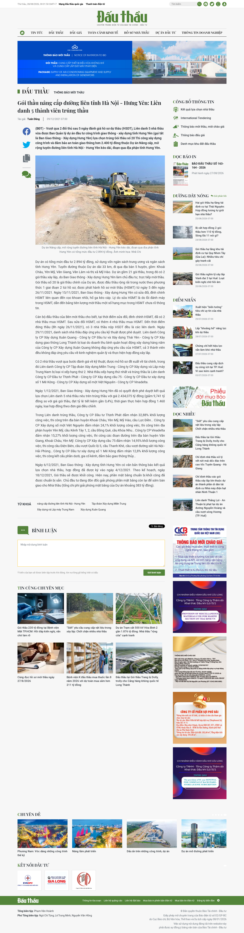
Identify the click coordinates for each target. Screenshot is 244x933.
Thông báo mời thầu (69, 92)
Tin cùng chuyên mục (41, 588)
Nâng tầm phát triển (84, 851)
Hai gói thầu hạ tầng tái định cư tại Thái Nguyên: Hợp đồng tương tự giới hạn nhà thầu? (210, 208)
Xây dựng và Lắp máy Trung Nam (55, 509)
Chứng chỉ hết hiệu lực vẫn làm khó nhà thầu (208, 347)
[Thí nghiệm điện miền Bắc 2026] (28, 880)
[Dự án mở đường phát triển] (206, 833)
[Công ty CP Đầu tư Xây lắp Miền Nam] (83, 880)
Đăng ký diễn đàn (206, 900)
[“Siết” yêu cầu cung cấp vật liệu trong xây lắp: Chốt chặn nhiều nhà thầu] (90, 608)
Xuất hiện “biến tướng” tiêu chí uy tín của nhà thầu (208, 310)
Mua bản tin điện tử (184, 900)
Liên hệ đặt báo (132, 900)
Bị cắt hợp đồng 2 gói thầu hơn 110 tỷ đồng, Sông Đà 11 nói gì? (208, 231)
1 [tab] (213, 815)
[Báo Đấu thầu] (28, 900)
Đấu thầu (56, 32)
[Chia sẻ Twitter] (212, 4)
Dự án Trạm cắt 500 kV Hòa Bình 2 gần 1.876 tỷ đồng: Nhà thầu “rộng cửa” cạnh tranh (137, 631)
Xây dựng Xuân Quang (93, 509)
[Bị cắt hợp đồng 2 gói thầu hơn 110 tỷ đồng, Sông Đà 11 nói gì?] (183, 232)
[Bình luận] (27, 172)
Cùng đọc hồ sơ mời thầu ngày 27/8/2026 (36, 679)
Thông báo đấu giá (193, 135)
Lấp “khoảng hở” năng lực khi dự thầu (210, 330)
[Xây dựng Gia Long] (56, 880)
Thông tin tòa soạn (91, 900)
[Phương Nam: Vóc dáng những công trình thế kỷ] (43, 833)
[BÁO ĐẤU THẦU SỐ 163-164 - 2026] (181, 174)
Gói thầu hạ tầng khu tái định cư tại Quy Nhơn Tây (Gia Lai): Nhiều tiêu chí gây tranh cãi (210, 255)
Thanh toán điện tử (95, 4)
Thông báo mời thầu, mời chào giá (202, 126)
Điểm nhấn (184, 300)
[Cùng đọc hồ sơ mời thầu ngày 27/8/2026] (41, 658)
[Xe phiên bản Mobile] (218, 4)
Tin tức (37, 32)
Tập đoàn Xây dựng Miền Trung (109, 503)
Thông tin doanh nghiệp (202, 32)
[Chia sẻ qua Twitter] (27, 145)
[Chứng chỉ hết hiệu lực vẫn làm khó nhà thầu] (183, 350)
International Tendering (196, 118)
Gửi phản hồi (220, 196)
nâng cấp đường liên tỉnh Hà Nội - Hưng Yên (61, 503)
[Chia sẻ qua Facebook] (27, 131)
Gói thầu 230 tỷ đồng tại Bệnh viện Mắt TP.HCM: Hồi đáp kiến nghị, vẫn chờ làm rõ (39, 631)
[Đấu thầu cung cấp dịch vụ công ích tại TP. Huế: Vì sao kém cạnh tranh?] (183, 367)
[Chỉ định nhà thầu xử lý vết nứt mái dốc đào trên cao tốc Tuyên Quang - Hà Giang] (183, 461)
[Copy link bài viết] (27, 158)
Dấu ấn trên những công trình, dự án (148, 851)
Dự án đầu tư (166, 32)
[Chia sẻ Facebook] (205, 4)
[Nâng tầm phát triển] (97, 833)
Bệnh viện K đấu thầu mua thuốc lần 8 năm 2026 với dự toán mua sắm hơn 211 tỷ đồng (89, 681)
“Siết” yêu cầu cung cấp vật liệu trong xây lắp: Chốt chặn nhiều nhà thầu (89, 629)
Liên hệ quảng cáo (113, 900)
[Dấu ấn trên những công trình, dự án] (152, 833)
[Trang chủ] (22, 33)
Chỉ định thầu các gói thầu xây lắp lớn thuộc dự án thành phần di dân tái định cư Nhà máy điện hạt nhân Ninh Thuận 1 (210, 484)
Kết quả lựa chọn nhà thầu (197, 109)
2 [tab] (215, 815)
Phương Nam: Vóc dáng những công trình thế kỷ (42, 853)
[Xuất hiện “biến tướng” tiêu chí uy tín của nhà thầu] (183, 311)
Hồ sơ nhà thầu (137, 32)
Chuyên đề (29, 814)
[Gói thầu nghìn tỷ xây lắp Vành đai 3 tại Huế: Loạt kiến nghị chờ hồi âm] (183, 278)
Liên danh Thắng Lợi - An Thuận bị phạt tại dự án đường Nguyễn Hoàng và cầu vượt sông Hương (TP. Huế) (210, 508)
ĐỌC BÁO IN (184, 156)
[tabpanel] (43, 838)
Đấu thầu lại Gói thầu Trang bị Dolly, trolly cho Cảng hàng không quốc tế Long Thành (137, 681)
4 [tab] (221, 815)
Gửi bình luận (154, 572)
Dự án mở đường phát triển (197, 851)
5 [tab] (225, 815)
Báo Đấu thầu (122, 18)
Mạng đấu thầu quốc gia (71, 4)
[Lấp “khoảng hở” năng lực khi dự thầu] (183, 332)
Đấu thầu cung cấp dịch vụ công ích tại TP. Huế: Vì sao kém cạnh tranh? (209, 367)
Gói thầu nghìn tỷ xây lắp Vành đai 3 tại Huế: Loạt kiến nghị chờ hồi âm (210, 278)
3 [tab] (218, 815)
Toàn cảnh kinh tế (103, 32)
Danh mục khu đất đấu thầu (198, 143)
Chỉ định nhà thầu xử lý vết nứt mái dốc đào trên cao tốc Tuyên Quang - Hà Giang (210, 462)
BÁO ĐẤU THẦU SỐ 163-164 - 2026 (208, 165)
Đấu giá (76, 32)
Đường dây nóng (191, 195)
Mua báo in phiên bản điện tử (157, 900)
